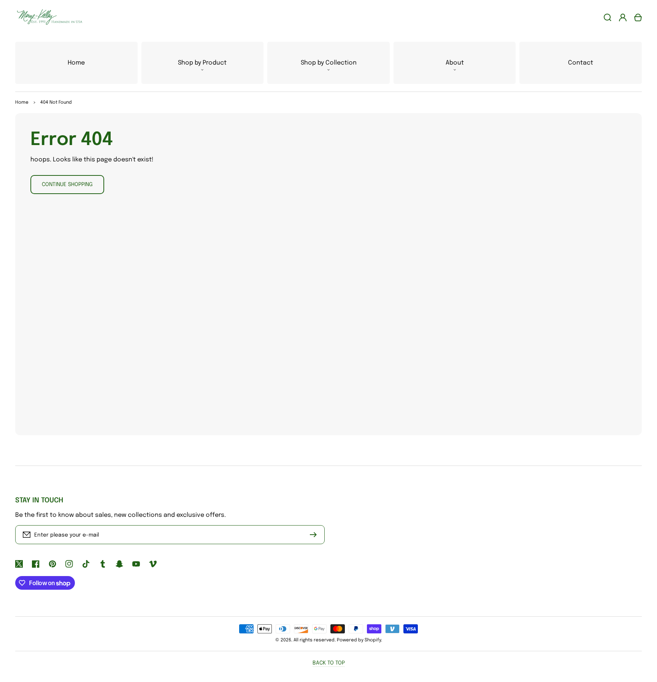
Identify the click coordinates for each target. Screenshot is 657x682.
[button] (202, 63)
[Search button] (607, 17)
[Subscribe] (315, 534)
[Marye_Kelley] (47, 17)
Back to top (329, 663)
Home (22, 102)
